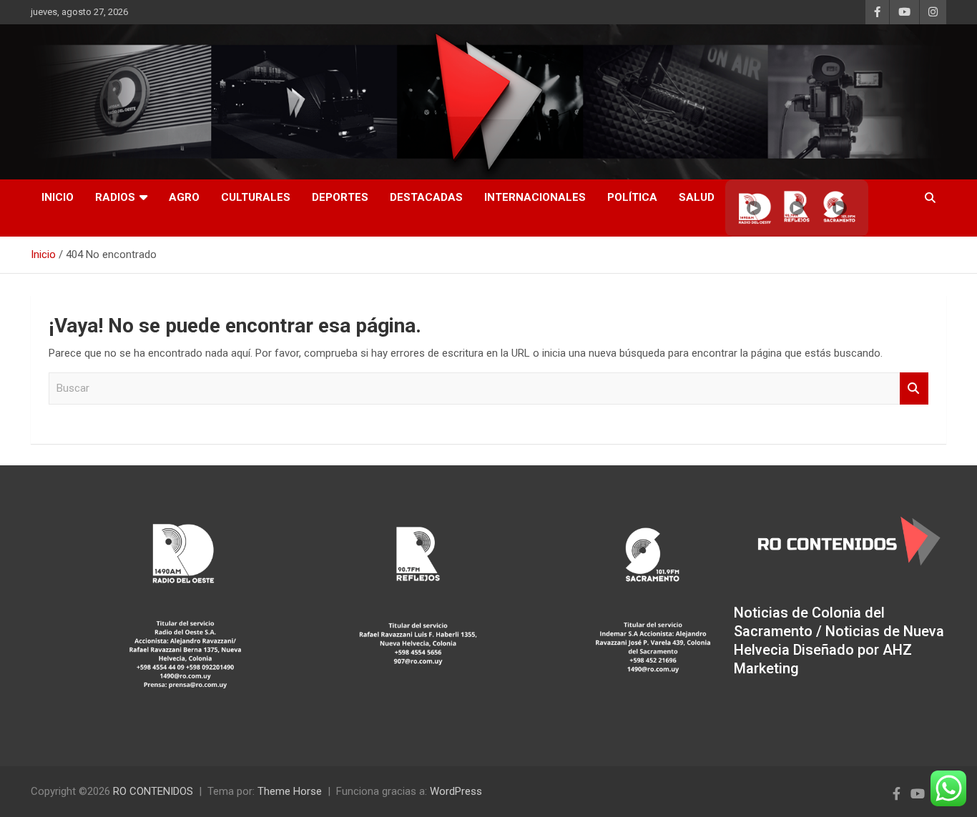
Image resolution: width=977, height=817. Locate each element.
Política (632, 197)
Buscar (914, 388)
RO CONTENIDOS (153, 791)
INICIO (57, 197)
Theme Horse (289, 791)
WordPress (456, 791)
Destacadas (426, 197)
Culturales (255, 197)
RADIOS (115, 197)
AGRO (184, 197)
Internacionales (535, 197)
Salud (697, 197)
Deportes (340, 197)
